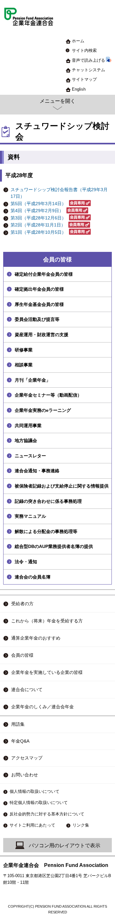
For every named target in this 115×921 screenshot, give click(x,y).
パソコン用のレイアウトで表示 (64, 845)
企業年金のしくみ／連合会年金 (42, 706)
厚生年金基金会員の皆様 (39, 304)
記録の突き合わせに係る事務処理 (48, 501)
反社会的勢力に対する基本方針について (47, 814)
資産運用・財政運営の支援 (41, 334)
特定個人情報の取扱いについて (39, 802)
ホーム (78, 40)
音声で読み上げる (88, 60)
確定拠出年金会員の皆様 (39, 289)
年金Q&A (20, 741)
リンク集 (81, 825)
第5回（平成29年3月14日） (38, 203)
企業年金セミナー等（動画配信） (48, 395)
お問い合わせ (24, 774)
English (79, 89)
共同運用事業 (28, 425)
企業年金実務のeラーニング (43, 410)
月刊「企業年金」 (32, 380)
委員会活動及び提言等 (37, 319)
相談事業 (24, 364)
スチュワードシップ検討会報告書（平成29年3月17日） (59, 193)
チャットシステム (88, 69)
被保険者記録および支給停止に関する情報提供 (62, 485)
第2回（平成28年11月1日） (38, 225)
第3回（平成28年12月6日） (38, 218)
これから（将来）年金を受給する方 (47, 620)
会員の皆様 (57, 259)
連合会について (26, 689)
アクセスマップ (26, 758)
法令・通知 (26, 561)
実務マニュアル (30, 516)
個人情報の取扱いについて (34, 791)
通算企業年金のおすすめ (35, 638)
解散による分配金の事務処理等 (46, 531)
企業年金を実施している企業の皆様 (47, 672)
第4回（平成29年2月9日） (37, 210)
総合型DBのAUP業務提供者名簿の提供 (54, 546)
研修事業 (24, 349)
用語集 (18, 724)
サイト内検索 (84, 50)
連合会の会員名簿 (32, 576)
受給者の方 (22, 603)
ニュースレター (30, 455)
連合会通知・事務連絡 (37, 470)
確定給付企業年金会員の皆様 (44, 274)
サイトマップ (84, 79)
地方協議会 (26, 440)
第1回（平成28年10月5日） (38, 232)
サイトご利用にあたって (32, 825)
